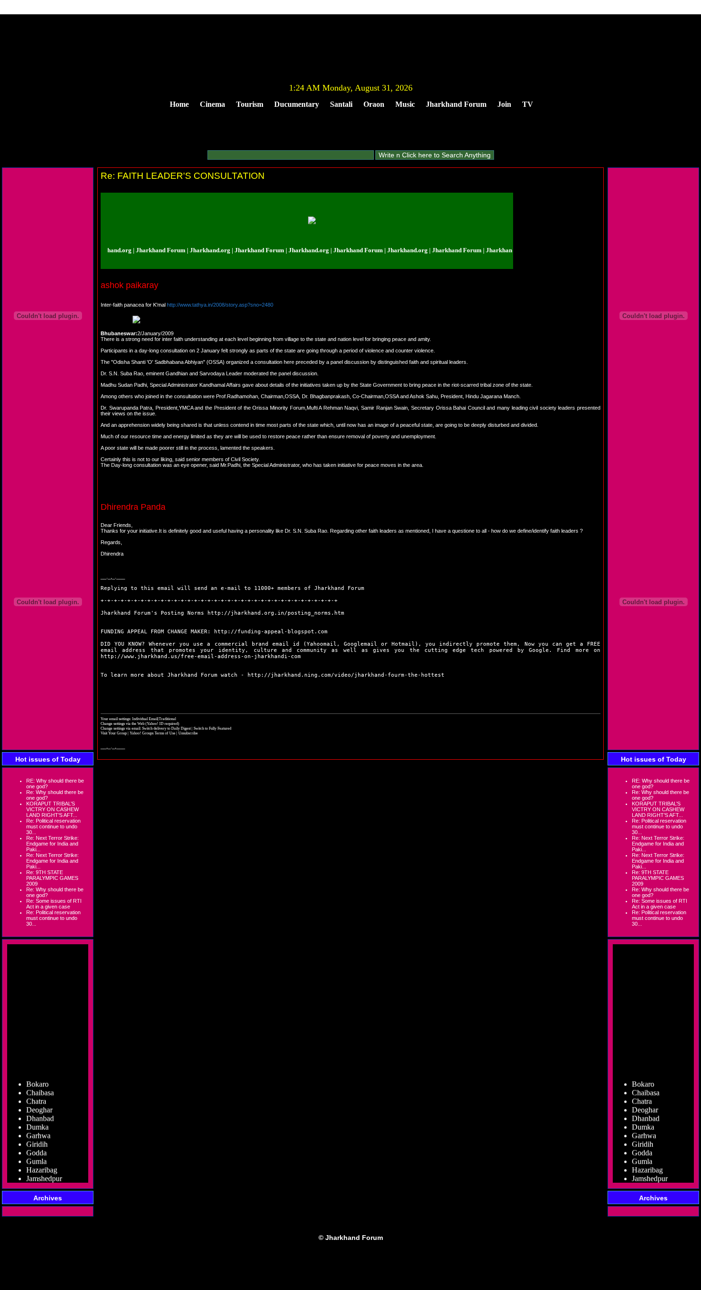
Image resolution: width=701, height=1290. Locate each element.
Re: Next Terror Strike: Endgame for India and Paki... (52, 843)
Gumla (36, 1154)
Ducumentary (296, 104)
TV (527, 104)
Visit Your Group (114, 733)
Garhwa (38, 1128)
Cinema (212, 104)
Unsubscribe (188, 733)
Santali (341, 104)
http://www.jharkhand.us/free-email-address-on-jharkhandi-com (201, 656)
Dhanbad (40, 1111)
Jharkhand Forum (456, 104)
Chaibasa (40, 1085)
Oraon (373, 104)
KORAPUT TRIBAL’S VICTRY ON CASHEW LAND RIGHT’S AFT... (52, 809)
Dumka (37, 1119)
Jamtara (37, 1180)
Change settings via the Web (122, 723)
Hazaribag (41, 1162)
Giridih (37, 1137)
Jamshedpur (44, 1171)
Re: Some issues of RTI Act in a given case (54, 903)
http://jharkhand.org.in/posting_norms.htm (275, 613)
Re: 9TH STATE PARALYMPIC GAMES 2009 (52, 878)
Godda (36, 1145)
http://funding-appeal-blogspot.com (271, 632)
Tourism (249, 104)
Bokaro (37, 1077)
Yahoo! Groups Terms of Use (153, 733)
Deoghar (39, 1102)
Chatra (36, 1094)
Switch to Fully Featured (212, 728)
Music (405, 104)
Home (179, 104)
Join (504, 104)
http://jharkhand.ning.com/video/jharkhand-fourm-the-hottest (345, 675)
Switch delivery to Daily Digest (166, 728)
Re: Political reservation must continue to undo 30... (53, 826)
